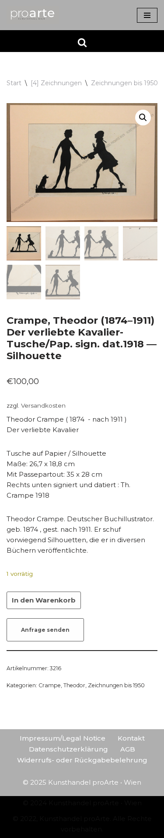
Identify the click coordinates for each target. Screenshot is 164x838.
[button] (143, 117)
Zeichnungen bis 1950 (124, 83)
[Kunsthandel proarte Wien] (33, 15)
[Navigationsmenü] (147, 15)
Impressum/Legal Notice (62, 738)
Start (14, 83)
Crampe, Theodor (61, 685)
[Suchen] (82, 42)
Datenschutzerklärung (68, 749)
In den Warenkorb (44, 600)
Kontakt (131, 738)
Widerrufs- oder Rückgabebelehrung (82, 760)
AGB (127, 749)
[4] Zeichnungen (56, 83)
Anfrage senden (45, 630)
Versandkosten (43, 405)
